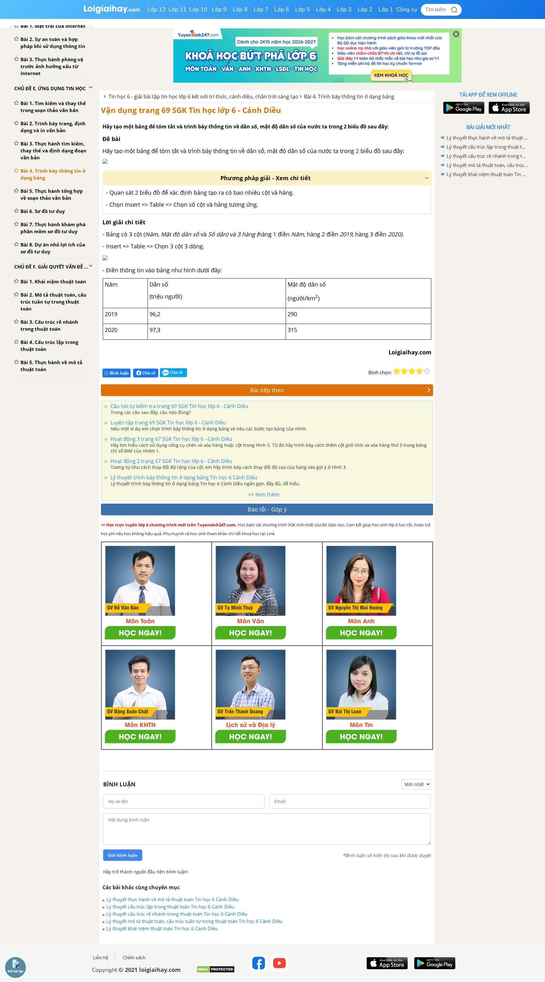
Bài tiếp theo (267, 390)
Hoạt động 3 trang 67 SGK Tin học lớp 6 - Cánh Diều (170, 438)
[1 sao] (397, 371)
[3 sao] (412, 371)
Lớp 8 (240, 9)
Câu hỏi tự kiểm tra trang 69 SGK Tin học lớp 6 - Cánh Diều (178, 406)
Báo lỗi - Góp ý (267, 509)
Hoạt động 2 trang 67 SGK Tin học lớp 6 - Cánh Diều (170, 461)
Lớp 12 (157, 9)
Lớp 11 (177, 9)
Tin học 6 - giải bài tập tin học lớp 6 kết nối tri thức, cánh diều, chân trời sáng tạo (203, 96)
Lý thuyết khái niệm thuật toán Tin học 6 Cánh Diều (162, 928)
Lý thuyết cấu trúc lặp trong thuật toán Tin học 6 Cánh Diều (170, 906)
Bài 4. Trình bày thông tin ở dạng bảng (349, 96)
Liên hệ (100, 957)
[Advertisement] (488, 279)
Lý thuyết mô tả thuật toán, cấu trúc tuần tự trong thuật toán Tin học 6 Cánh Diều (194, 921)
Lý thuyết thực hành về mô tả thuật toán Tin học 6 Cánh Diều (172, 899)
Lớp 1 (385, 9)
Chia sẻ (148, 373)
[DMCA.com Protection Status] (215, 972)
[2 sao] (404, 371)
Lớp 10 (198, 9)
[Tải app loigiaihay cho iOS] (508, 108)
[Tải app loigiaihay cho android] (463, 108)
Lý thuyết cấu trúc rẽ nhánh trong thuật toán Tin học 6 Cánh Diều (176, 914)
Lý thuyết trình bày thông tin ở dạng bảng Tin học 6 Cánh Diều (183, 477)
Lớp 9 (219, 9)
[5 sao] (427, 371)
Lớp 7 (261, 9)
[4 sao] (419, 371)
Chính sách (134, 957)
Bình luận (119, 373)
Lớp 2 (365, 9)
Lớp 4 (323, 9)
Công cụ (406, 9)
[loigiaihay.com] (111, 12)
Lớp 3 (344, 9)
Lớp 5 (302, 9)
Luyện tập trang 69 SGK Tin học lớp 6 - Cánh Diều (167, 422)
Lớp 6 (281, 9)
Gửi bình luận (123, 855)
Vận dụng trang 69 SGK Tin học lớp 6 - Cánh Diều (191, 110)
